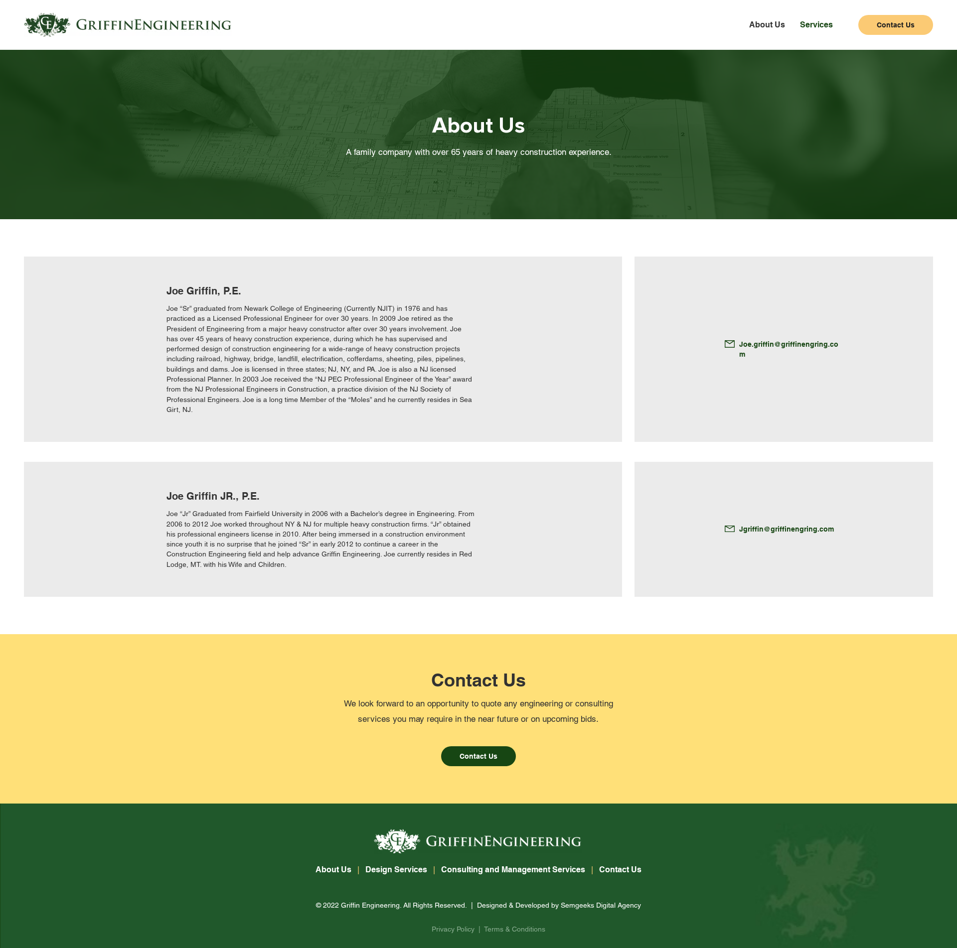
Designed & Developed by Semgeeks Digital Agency (559, 905)
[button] (816, 24)
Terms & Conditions (514, 929)
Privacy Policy (453, 929)
